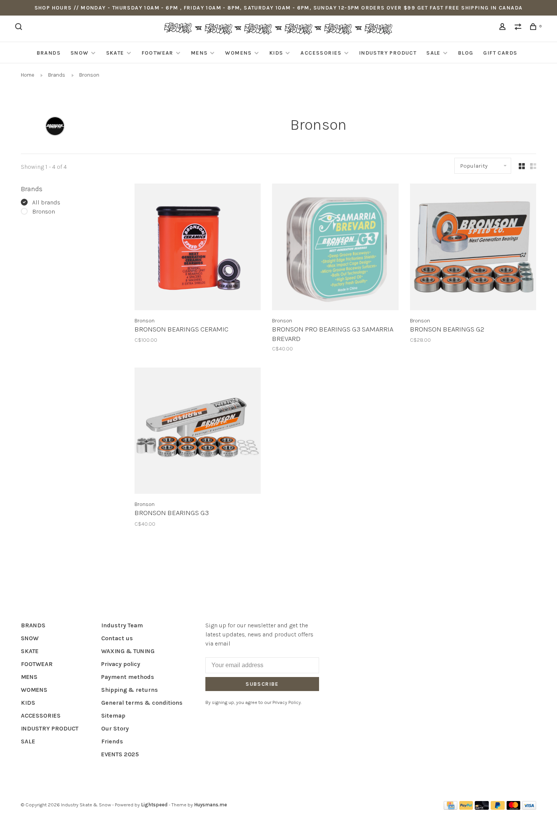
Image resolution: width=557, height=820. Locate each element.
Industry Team (122, 625)
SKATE (115, 53)
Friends (112, 741)
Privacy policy (120, 664)
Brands (56, 75)
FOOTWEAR (158, 53)
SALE (433, 53)
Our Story (115, 728)
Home (27, 75)
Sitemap (113, 715)
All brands (46, 202)
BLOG (466, 53)
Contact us (117, 638)
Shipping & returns (129, 689)
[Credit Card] (450, 807)
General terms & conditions (142, 702)
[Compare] (519, 28)
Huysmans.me (210, 804)
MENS (199, 53)
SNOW (79, 53)
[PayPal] (466, 807)
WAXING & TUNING (128, 651)
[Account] (503, 28)
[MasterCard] (514, 807)
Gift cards (500, 53)
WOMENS (238, 53)
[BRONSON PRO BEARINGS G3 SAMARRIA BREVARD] (335, 248)
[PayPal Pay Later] (498, 807)
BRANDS (49, 53)
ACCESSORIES (320, 53)
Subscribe (262, 684)
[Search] (19, 28)
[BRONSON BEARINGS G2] (473, 248)
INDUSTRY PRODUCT (387, 53)
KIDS (276, 53)
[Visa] (529, 807)
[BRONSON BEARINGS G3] (198, 432)
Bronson (89, 75)
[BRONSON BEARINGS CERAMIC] (198, 248)
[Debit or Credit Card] (482, 807)
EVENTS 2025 (120, 754)
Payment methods (127, 676)
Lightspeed (154, 804)
